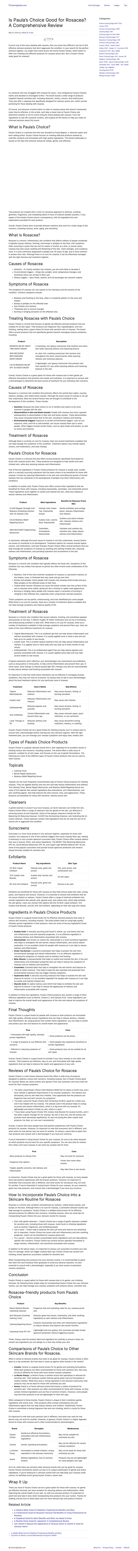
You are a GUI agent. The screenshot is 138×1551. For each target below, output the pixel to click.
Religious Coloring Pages (109, 59)
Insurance (122, 48)
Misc (116, 51)
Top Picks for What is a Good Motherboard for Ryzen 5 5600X (33, 1535)
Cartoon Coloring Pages (109, 29)
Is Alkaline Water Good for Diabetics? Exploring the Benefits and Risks (44, 1510)
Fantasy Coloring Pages (109, 43)
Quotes (107, 5)
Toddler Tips (106, 67)
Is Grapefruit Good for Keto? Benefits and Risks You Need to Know (43, 1518)
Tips (125, 5)
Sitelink (126, 1548)
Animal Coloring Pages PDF (110, 23)
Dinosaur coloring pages (109, 37)
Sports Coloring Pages (119, 62)
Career (103, 26)
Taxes (115, 65)
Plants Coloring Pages (108, 56)
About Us (97, 1548)
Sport (103, 62)
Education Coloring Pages (109, 40)
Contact (119, 1548)
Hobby (103, 48)
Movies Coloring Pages (108, 54)
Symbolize (104, 65)
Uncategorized (106, 70)
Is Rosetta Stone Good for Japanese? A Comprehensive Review (41, 1521)
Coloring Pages (94, 5)
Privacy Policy (108, 1548)
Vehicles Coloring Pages (109, 73)
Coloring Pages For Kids (109, 34)
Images (117, 5)
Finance (104, 45)
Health (115, 45)
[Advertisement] (48, 76)
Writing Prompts (107, 76)
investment (105, 51)
